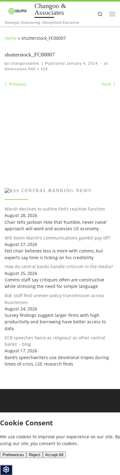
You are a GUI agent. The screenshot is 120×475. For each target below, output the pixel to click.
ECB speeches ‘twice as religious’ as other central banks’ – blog (55, 341)
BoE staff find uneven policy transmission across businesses (54, 299)
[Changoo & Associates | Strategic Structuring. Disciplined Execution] (18, 10)
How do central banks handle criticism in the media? (59, 266)
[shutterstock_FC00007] (60, 129)
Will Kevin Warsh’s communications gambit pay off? (57, 238)
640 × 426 (37, 69)
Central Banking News (56, 190)
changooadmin (24, 63)
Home (11, 38)
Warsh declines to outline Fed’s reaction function (55, 209)
